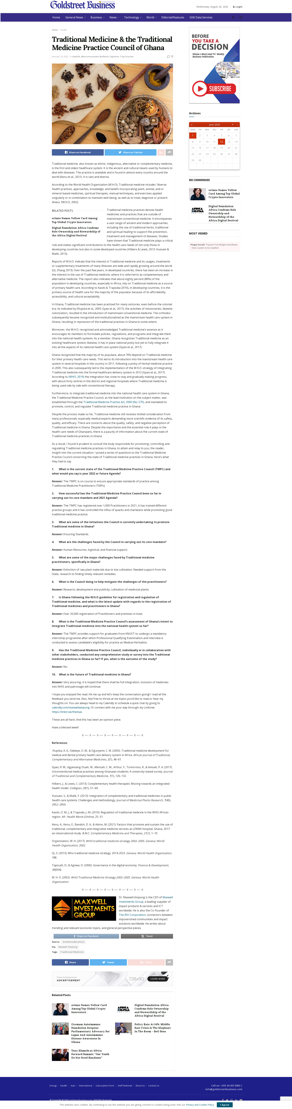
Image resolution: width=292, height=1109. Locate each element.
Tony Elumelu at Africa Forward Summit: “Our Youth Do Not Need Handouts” (90, 1054)
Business (96, 17)
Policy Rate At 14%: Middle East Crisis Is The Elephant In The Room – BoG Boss (153, 1028)
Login (238, 6)
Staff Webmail (125, 1085)
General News (74, 17)
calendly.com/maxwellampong (71, 707)
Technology (131, 17)
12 (221, 141)
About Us (140, 1085)
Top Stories (126, 56)
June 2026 (214, 124)
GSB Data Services (201, 17)
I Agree (224, 1104)
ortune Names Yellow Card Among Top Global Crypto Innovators (89, 1008)
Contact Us (153, 1085)
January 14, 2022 (60, 56)
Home (56, 17)
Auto (73, 1085)
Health (63, 29)
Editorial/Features (173, 17)
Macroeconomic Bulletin (95, 56)
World (150, 17)
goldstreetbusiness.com (80, 1100)
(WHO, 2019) (76, 377)
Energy (53, 1085)
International (85, 1085)
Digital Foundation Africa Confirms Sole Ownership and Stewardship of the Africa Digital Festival (76, 231)
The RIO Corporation (132, 915)
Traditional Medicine (71, 952)
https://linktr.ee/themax (67, 712)
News (113, 17)
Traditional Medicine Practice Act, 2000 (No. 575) (113, 402)
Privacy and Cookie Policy (200, 1104)
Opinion (114, 56)
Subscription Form (105, 1085)
